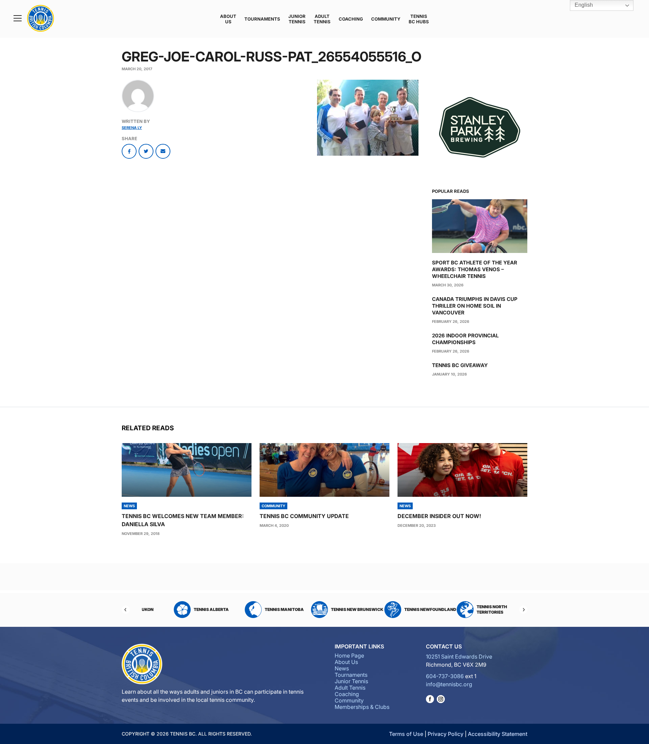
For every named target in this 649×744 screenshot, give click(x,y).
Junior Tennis (297, 19)
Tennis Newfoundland (408, 609)
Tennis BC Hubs (419, 19)
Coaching (351, 19)
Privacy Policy (445, 733)
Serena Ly (132, 127)
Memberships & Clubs (362, 706)
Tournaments (262, 19)
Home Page (349, 655)
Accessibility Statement (497, 733)
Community (386, 19)
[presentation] (186, 470)
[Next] (523, 610)
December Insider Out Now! (439, 516)
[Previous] (126, 610)
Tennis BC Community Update (304, 516)
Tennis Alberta (188, 609)
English (583, 5)
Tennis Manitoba (261, 609)
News (342, 668)
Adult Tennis (322, 19)
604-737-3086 (445, 676)
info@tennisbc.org (449, 684)
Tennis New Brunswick (334, 609)
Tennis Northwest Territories (475, 609)
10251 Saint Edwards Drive (459, 656)
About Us (228, 19)
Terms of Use (406, 733)
